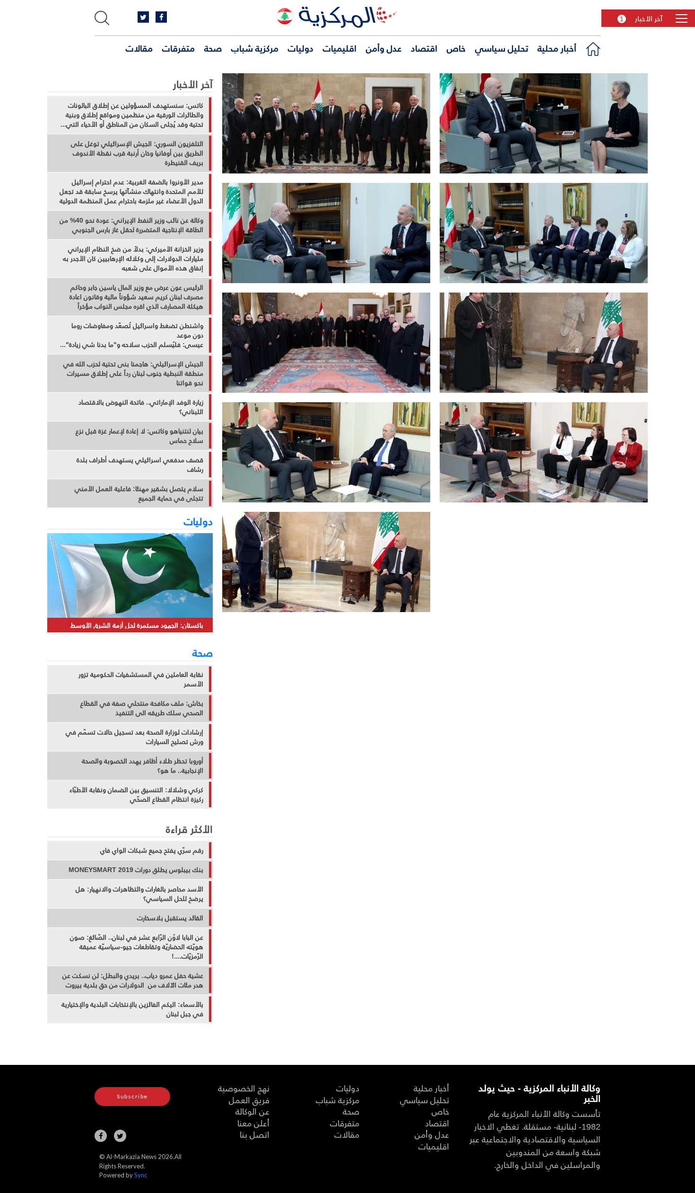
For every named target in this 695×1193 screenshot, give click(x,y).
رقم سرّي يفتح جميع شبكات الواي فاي (151, 850)
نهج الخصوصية (243, 1088)
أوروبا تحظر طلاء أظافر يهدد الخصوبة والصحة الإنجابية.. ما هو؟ (142, 765)
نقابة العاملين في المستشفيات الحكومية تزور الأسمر (140, 679)
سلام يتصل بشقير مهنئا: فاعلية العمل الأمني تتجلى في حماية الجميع (139, 493)
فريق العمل (249, 1099)
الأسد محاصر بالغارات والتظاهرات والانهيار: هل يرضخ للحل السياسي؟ (139, 893)
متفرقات (178, 47)
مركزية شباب (254, 47)
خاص (456, 47)
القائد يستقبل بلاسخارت (170, 918)
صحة (213, 47)
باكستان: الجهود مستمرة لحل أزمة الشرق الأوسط (136, 625)
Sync (140, 1175)
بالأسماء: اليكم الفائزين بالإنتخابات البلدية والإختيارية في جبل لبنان (132, 1009)
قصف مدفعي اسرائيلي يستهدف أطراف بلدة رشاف (140, 464)
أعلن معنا (253, 1123)
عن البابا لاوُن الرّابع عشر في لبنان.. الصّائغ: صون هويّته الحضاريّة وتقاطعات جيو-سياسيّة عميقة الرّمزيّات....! (136, 947)
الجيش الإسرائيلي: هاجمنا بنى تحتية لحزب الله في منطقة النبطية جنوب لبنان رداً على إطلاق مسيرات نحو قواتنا (133, 373)
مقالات (139, 47)
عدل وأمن (383, 47)
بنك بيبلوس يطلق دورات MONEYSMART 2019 (136, 869)
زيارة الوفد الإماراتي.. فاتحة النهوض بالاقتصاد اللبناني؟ (140, 407)
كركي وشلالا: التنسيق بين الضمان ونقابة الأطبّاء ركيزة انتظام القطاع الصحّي (136, 794)
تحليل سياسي (501, 47)
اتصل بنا (254, 1134)
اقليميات (339, 47)
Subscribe (132, 1096)
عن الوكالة (252, 1111)
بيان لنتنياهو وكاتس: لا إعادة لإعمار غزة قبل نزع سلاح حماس (139, 435)
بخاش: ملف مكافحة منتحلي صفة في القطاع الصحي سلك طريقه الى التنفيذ (141, 708)
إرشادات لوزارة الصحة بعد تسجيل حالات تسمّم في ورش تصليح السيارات (134, 736)
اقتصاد (424, 47)
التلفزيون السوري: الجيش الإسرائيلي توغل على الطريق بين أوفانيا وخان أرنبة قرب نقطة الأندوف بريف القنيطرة (137, 153)
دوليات (300, 47)
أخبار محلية (557, 47)
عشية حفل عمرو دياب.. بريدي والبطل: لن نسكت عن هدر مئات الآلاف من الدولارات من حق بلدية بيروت (132, 980)
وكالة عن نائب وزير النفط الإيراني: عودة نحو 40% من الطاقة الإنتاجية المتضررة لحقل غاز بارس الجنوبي (131, 225)
